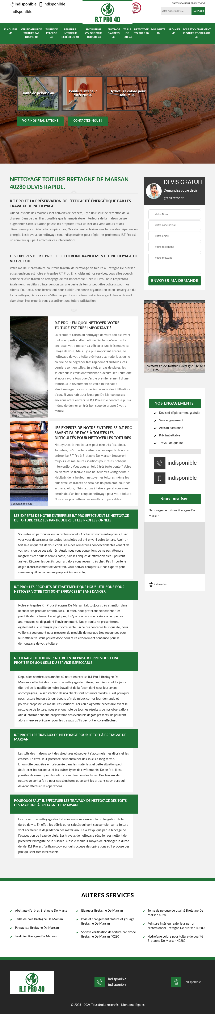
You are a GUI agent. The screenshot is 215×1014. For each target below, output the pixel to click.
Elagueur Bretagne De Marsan (102, 910)
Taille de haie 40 (127, 33)
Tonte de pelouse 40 (52, 33)
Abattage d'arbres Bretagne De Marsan (42, 910)
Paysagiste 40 (158, 31)
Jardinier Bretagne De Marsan (35, 936)
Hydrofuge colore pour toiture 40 (93, 33)
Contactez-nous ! (87, 121)
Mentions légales (132, 1005)
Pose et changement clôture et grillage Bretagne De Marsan (107, 921)
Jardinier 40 (173, 31)
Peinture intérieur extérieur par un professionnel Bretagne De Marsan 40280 (176, 926)
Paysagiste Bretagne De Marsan (37, 928)
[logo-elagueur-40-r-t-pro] (107, 12)
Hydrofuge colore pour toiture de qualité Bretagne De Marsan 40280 (175, 939)
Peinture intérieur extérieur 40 (70, 33)
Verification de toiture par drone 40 (31, 33)
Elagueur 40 (10, 31)
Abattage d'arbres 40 (114, 33)
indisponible (26, 4)
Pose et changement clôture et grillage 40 (197, 33)
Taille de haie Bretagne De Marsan (39, 919)
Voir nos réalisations (40, 121)
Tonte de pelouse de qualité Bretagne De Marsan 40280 (175, 913)
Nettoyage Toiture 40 (141, 31)
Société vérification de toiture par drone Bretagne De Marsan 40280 (108, 934)
